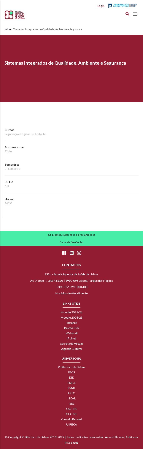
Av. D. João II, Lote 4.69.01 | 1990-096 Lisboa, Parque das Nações (71, 280)
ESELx (71, 382)
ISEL (71, 403)
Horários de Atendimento (71, 293)
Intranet (71, 322)
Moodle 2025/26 (71, 312)
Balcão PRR (71, 328)
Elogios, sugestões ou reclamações (73, 234)
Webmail (71, 333)
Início (7, 29)
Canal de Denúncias (71, 242)
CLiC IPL (71, 414)
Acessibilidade (114, 437)
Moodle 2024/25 (71, 317)
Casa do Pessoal (71, 419)
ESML (71, 388)
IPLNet (71, 338)
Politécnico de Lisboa (71, 367)
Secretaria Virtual (71, 343)
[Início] (21, 14)
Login (100, 5)
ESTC (71, 393)
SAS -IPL (71, 408)
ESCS (71, 372)
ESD (71, 377)
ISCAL (72, 398)
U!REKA (71, 424)
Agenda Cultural (71, 348)
